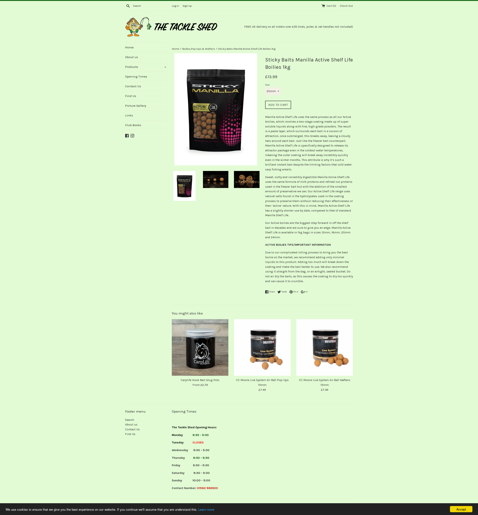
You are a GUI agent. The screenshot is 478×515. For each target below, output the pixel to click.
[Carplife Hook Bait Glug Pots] (200, 347)
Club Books (133, 125)
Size (267, 84)
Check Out (346, 5)
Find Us (130, 96)
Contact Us (133, 86)
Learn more (206, 509)
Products (145, 67)
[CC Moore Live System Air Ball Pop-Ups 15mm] (262, 347)
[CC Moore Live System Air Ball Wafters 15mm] (324, 347)
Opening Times (136, 76)
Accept (461, 509)
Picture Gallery (135, 105)
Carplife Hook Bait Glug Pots (200, 380)
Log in (175, 5)
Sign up (187, 5)
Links (129, 115)
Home (129, 47)
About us (131, 57)
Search (129, 420)
